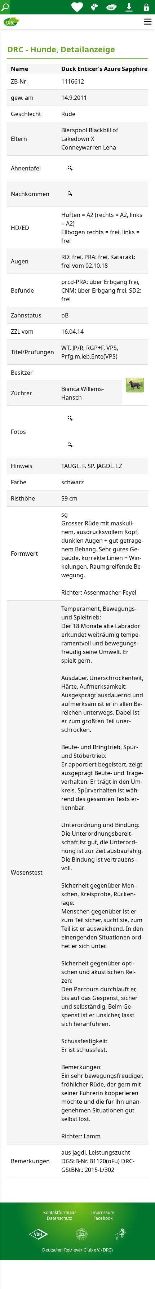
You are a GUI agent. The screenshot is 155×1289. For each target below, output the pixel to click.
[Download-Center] (129, 7)
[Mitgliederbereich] (146, 7)
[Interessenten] (77, 7)
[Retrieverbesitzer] (94, 7)
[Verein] (111, 7)
